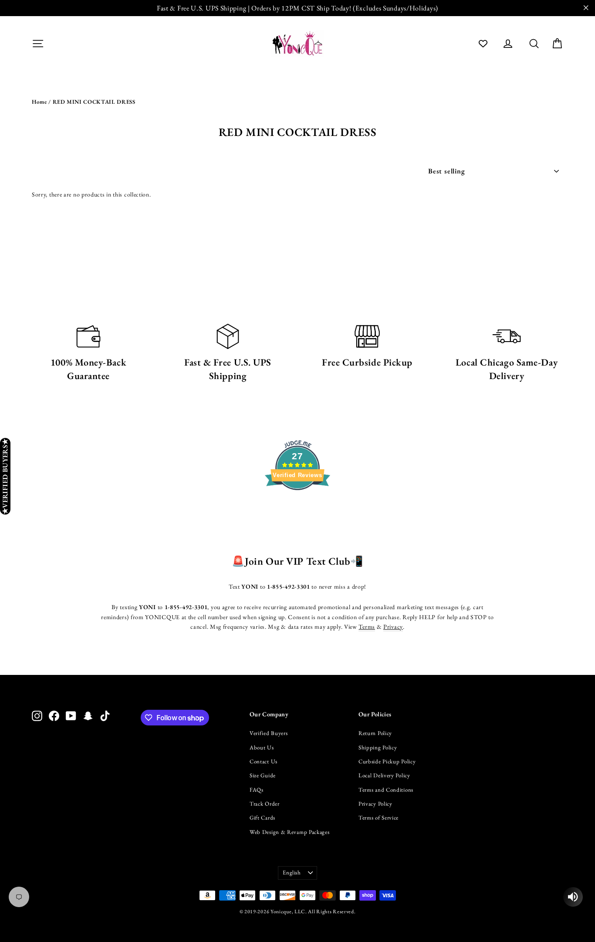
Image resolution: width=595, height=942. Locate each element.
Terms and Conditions (385, 789)
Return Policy (375, 733)
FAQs (257, 789)
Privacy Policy (375, 803)
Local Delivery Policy (384, 775)
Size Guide (263, 775)
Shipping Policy (377, 747)
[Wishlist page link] (483, 43)
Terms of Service (378, 817)
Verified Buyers (269, 733)
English (292, 872)
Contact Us (263, 761)
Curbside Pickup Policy (387, 761)
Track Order (265, 803)
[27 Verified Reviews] (297, 506)
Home (39, 101)
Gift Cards (262, 817)
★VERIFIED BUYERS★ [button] (5, 476)
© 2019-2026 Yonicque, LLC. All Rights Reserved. (298, 911)
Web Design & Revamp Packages (290, 832)
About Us (262, 747)
